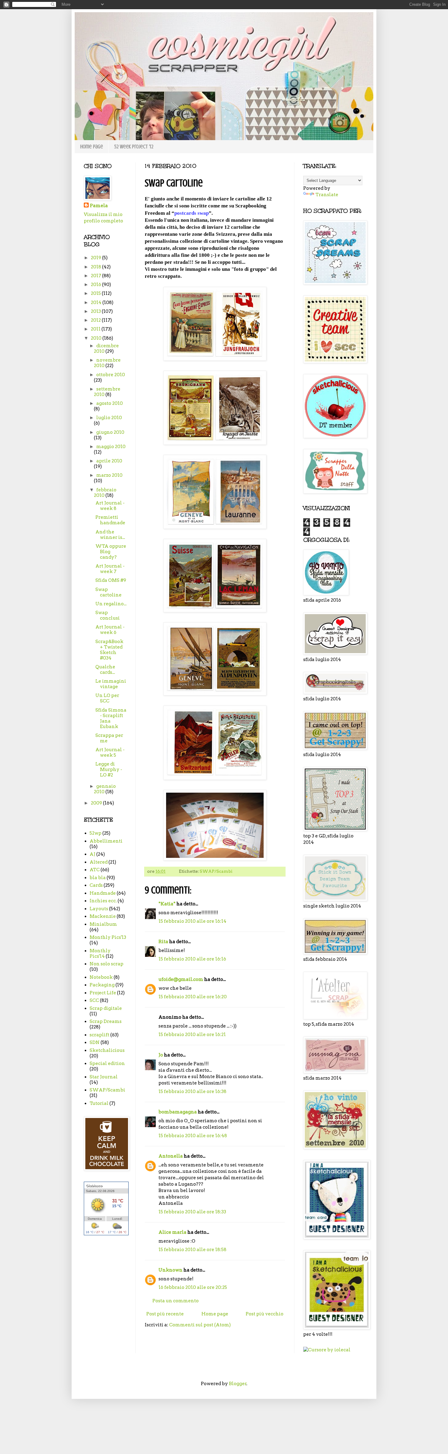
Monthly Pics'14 (100, 953)
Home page (91, 146)
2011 (96, 329)
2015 (96, 293)
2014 (96, 302)
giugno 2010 (110, 432)
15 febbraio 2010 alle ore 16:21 (192, 1034)
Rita (163, 941)
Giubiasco (94, 1185)
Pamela (99, 205)
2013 (96, 311)
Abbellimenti (106, 841)
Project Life (103, 993)
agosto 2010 (109, 403)
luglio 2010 (109, 417)
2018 (96, 267)
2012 (96, 320)
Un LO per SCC (107, 698)
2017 (96, 275)
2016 (96, 284)
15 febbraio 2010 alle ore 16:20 (192, 996)
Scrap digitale (106, 1008)
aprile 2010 (109, 461)
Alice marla (172, 1232)
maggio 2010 (111, 446)
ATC (95, 869)
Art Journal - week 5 (110, 752)
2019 (96, 257)
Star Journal (104, 1077)
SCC (94, 1000)
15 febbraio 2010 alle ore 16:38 (192, 1091)
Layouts (99, 908)
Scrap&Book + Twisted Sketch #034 (109, 650)
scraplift (99, 1035)
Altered (99, 862)
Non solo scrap (106, 964)
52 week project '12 (133, 146)
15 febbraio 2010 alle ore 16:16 (192, 959)
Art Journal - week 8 (110, 505)
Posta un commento (175, 1301)
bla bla (98, 877)
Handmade (103, 893)
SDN (95, 1042)
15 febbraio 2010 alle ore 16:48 (192, 1135)
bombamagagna (177, 1112)
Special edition (107, 1063)
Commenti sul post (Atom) (200, 1325)
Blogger (238, 1383)
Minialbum (103, 924)
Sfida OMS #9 (110, 580)
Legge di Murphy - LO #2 (108, 769)
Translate (326, 194)
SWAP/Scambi (216, 871)
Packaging (102, 985)
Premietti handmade (110, 520)
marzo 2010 (109, 475)
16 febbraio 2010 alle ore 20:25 (192, 1287)
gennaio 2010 (105, 789)
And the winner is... (110, 534)
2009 (97, 803)
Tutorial (99, 1103)
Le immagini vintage (110, 683)
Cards (96, 885)
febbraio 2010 (105, 492)
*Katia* (167, 904)
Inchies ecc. (103, 901)
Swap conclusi (107, 615)
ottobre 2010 (110, 374)
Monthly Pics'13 (108, 937)
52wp (95, 833)
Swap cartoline (108, 592)
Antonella (170, 1156)
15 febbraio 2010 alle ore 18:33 (192, 1212)
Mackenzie (103, 916)
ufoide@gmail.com (180, 979)
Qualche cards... (105, 669)
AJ (92, 854)
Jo (160, 1055)
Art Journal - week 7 (110, 568)
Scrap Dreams (106, 1021)
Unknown (170, 1270)
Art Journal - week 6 (110, 629)
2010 (96, 338)
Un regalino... (110, 604)
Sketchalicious (107, 1050)
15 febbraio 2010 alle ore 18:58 (192, 1249)
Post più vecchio (264, 1314)
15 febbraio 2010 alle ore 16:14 (192, 921)
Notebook (101, 977)
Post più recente (165, 1314)
